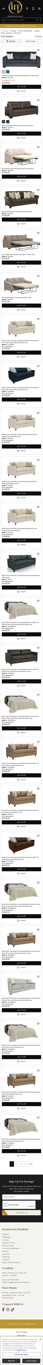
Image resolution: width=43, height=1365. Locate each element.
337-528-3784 (13, 1280)
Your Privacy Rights (21, 1354)
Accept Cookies (31, 1361)
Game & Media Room (25, 31)
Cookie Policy (21, 1350)
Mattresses (6, 1237)
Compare (23, 91)
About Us (5, 1254)
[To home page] (15, 8)
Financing (5, 1257)
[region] (21, 1350)
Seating (37, 31)
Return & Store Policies (11, 1262)
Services (5, 1251)
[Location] (27, 8)
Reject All (11, 1361)
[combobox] (32, 41)
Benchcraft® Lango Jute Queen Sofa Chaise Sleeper (18, 168)
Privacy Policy (21, 1335)
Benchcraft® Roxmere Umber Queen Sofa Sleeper (17, 211)
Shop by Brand (8, 1245)
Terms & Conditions (21, 1332)
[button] (3, 8)
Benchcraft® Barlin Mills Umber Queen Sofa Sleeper (17, 125)
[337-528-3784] (33, 8)
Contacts (5, 1260)
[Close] (40, 1339)
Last (30, 1164)
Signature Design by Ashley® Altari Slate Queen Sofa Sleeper (20, 75)
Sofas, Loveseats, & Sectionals (11, 33)
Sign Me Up (22, 1213)
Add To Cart (21, 87)
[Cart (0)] (39, 8)
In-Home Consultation (11, 1248)
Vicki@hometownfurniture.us (18, 1282)
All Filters (12, 41)
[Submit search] (37, 20)
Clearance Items (8, 1243)
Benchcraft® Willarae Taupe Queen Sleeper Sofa (16, 297)
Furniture (13, 31)
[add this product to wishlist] (38, 50)
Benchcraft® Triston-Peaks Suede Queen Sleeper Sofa (18, 254)
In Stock (5, 1240)
